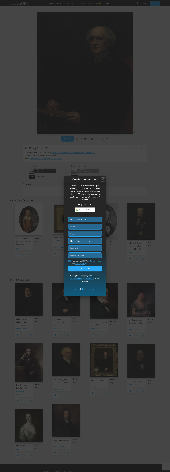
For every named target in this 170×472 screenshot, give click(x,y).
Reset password (89, 289)
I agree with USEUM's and (86, 262)
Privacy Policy (80, 263)
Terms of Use (95, 261)
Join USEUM (85, 269)
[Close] (103, 179)
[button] (85, 209)
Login (77, 289)
